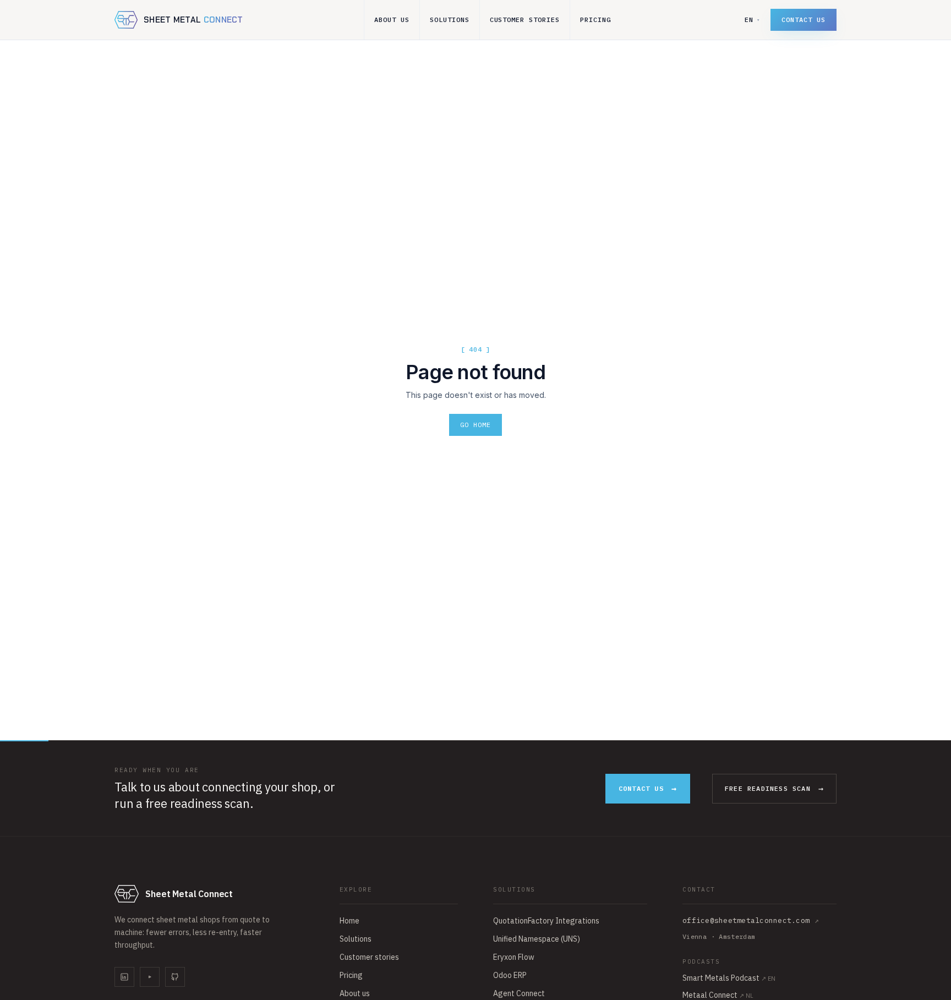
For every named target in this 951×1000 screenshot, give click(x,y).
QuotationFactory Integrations (546, 921)
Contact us (803, 19)
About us (391, 19)
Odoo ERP (510, 975)
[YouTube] (150, 977)
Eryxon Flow (513, 957)
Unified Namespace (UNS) (536, 939)
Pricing (595, 19)
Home (349, 921)
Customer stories (525, 19)
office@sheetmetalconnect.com (750, 920)
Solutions (449, 19)
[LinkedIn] (124, 977)
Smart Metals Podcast (728, 978)
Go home (475, 424)
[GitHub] (175, 977)
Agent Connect (519, 993)
